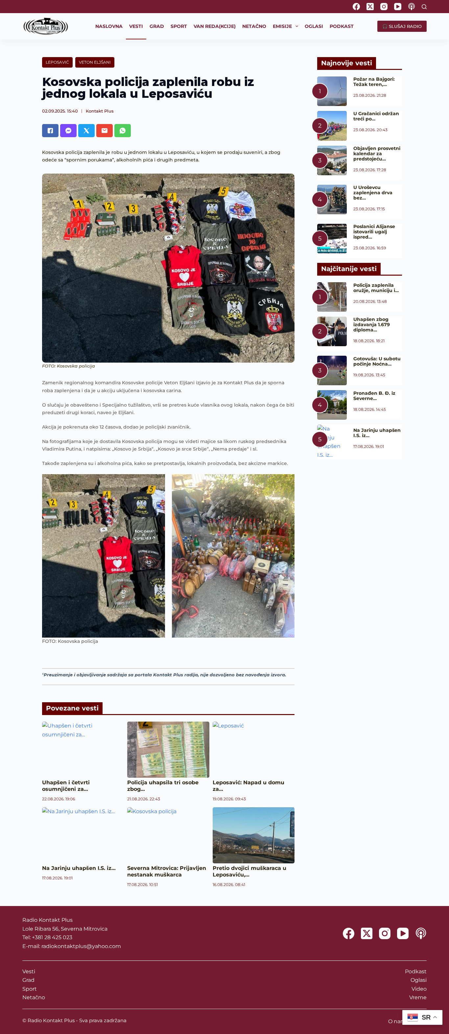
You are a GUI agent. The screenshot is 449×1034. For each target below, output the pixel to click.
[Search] (424, 6)
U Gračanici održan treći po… (376, 116)
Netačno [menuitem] (254, 26)
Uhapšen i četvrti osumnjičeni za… (66, 785)
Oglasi (419, 980)
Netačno (33, 997)
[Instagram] (384, 6)
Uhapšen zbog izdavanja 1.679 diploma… (371, 324)
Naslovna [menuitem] (109, 26)
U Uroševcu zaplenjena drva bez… (372, 192)
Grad (28, 980)
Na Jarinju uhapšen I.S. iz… (79, 868)
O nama (398, 1021)
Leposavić (57, 62)
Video (419, 989)
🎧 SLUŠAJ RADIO (402, 26)
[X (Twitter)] (370, 6)
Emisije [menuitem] (282, 26)
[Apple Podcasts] (411, 6)
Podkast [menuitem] (342, 26)
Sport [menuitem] (179, 26)
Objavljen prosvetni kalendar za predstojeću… (376, 153)
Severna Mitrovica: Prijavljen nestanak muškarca (166, 871)
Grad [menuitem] (157, 26)
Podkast (416, 971)
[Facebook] (356, 6)
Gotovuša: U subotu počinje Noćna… (377, 361)
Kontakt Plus (100, 111)
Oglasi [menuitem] (314, 26)
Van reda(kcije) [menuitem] (215, 26)
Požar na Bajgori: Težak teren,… (374, 81)
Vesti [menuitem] (136, 26)
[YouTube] (397, 6)
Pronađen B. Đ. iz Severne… (374, 395)
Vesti (28, 971)
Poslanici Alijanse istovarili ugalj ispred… (374, 231)
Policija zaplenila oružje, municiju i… (376, 287)
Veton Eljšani (95, 62)
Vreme (418, 997)
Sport (29, 989)
